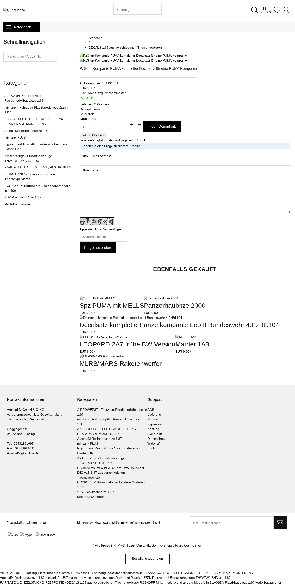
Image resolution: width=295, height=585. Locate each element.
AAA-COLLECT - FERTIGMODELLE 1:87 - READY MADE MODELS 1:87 (34, 121)
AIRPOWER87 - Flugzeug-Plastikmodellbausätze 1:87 (23, 98)
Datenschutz (156, 438)
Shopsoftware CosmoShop (182, 545)
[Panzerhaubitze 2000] (161, 298)
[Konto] (287, 12)
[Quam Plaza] (14, 10)
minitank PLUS (14, 137)
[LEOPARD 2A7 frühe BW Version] (105, 337)
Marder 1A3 (192, 344)
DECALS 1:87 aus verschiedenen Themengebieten (29, 176)
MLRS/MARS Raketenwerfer (121, 363)
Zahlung (153, 429)
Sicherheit (155, 434)
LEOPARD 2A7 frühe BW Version (127, 344)
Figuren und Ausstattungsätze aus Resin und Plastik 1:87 (36, 146)
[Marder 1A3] (185, 337)
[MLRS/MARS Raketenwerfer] (102, 356)
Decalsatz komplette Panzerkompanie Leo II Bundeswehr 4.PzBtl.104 (179, 324)
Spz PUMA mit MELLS (112, 305)
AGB (151, 409)
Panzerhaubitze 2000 (174, 305)
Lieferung (154, 414)
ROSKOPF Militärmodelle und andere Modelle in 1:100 (37, 188)
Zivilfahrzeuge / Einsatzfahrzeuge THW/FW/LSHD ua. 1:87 (28, 158)
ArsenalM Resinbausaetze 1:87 (26, 131)
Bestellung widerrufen (147, 558)
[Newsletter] (280, 522)
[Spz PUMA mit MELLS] (97, 298)
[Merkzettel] (277, 12)
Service (153, 419)
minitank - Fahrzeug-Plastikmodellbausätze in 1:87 (36, 110)
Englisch (153, 448)
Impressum (156, 424)
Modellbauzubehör (17, 204)
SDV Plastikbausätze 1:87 (22, 197)
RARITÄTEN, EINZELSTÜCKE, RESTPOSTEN (37, 167)
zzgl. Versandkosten (112, 93)
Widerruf (154, 443)
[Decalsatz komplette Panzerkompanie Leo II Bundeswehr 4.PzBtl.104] (131, 317)
